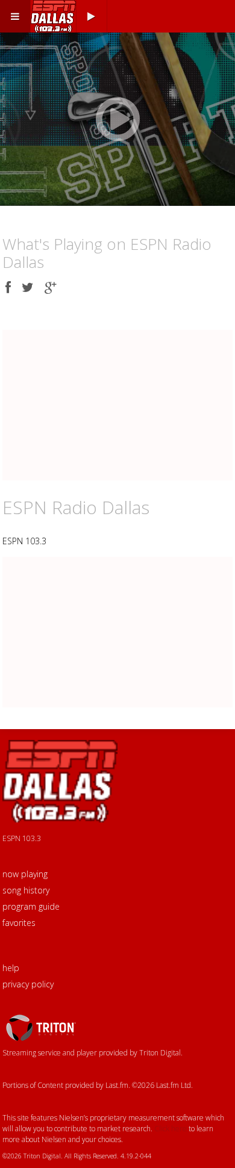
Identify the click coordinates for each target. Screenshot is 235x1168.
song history (25, 890)
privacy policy (28, 984)
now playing (25, 874)
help (10, 968)
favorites (19, 922)
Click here (170, 1128)
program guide (31, 906)
